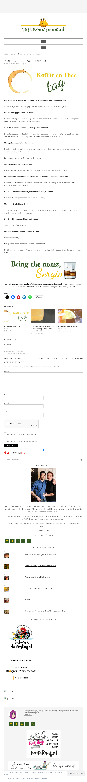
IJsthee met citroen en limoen (68, 326)
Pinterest (36, 284)
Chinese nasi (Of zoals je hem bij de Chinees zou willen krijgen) (46, 611)
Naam (6, 395)
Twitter (11, 284)
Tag (21, 353)
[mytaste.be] (8, 698)
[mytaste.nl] (8, 691)
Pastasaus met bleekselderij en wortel (37, 577)
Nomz (12, 351)
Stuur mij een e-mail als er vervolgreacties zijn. (20, 434)
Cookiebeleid (44, 778)
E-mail (7, 403)
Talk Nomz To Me (43, 25)
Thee (23, 353)
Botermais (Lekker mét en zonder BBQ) (38, 588)
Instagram (47, 284)
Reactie (7, 371)
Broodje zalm (29, 599)
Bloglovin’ (27, 284)
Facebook (19, 284)
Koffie (17, 353)
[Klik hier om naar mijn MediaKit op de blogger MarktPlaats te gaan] (21, 686)
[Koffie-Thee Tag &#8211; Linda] (16, 316)
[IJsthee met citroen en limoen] (70, 316)
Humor (13, 353)
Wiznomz (20, 351)
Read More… (28, 715)
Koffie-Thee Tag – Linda (12, 326)
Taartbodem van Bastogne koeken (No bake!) (40, 554)
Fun (9, 353)
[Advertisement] (45, 6)
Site (5, 411)
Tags (15, 351)
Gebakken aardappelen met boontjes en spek (40, 566)
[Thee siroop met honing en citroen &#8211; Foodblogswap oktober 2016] (43, 316)
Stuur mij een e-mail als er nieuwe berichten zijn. (21, 441)
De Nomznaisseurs (38, 516)
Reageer (23, 63)
